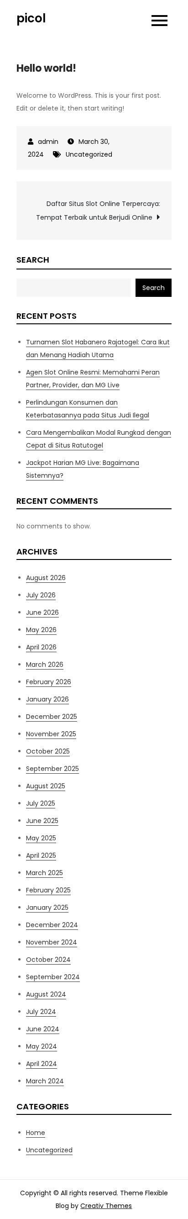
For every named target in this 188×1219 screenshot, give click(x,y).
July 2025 (40, 803)
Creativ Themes (106, 1205)
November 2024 (51, 942)
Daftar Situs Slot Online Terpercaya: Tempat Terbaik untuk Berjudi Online (98, 210)
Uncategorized (89, 154)
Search (32, 259)
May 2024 (41, 1046)
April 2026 (41, 647)
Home (35, 1132)
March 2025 (44, 872)
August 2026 (46, 577)
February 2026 (48, 681)
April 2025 (41, 855)
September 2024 (53, 977)
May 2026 (41, 629)
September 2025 (52, 768)
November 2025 (51, 734)
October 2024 (48, 959)
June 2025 (42, 820)
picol (31, 18)
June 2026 (42, 612)
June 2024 (42, 1029)
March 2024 (45, 1081)
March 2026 (44, 664)
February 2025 (48, 890)
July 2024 (41, 1011)
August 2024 (46, 994)
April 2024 (41, 1063)
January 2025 (47, 907)
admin (48, 141)
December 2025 (51, 716)
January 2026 (47, 699)
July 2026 (41, 595)
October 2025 (48, 751)
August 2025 (45, 786)
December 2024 (52, 924)
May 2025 (41, 838)
